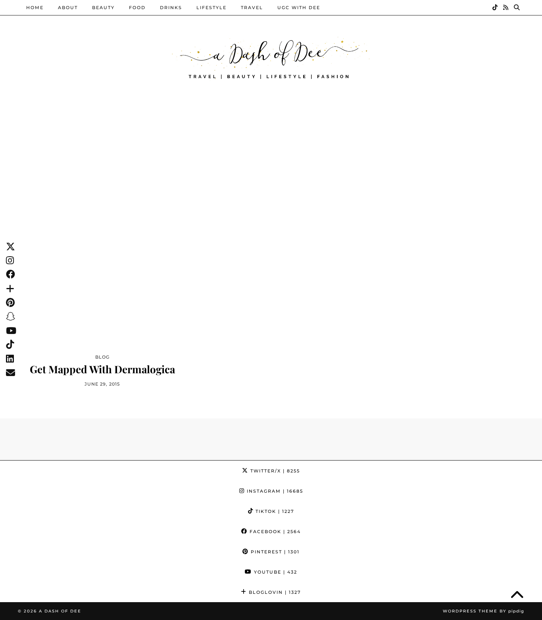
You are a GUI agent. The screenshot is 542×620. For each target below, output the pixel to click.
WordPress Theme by (483, 611)
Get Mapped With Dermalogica (102, 369)
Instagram (274, 491)
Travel (252, 7)
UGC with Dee (298, 7)
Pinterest (274, 552)
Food (137, 7)
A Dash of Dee (60, 611)
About (68, 7)
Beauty (103, 7)
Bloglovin (274, 592)
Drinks (171, 7)
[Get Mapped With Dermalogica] (102, 241)
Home (35, 7)
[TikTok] (495, 7)
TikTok (274, 511)
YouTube (274, 572)
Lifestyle (211, 7)
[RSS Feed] (506, 7)
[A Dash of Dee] (271, 57)
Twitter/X (274, 471)
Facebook (274, 531)
